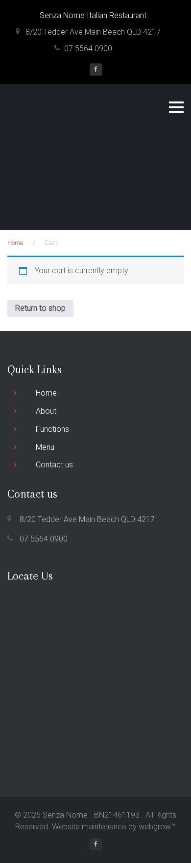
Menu (45, 447)
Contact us (54, 464)
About (46, 411)
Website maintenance (89, 826)
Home (15, 242)
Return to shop (40, 308)
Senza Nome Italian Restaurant (93, 15)
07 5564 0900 (88, 48)
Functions (52, 429)
